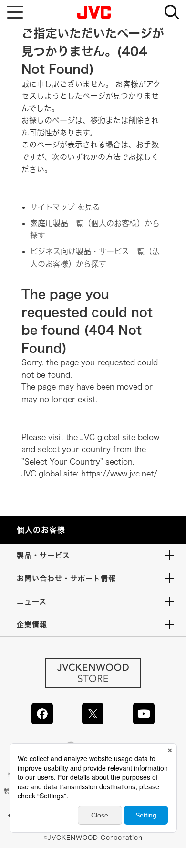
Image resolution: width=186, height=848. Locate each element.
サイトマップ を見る (65, 207)
